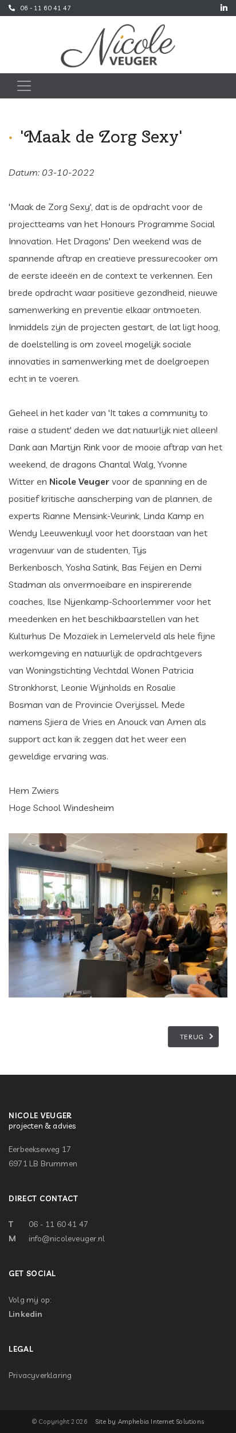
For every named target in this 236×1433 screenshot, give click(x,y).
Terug (192, 1036)
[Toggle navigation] (24, 86)
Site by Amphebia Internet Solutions (149, 1422)
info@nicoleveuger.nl (67, 1238)
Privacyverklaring (40, 1375)
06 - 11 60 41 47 (45, 8)
